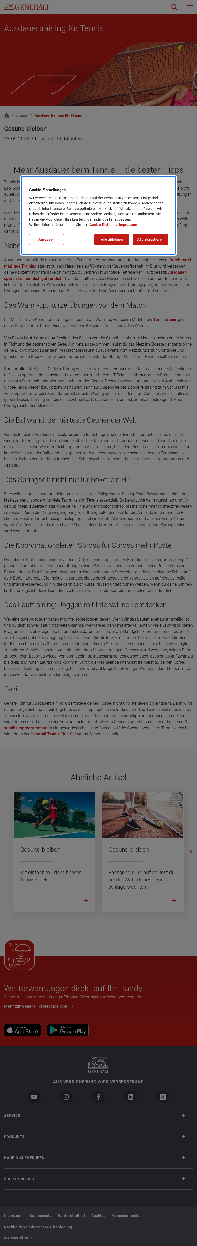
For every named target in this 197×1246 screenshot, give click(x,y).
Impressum (128, 225)
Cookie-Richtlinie (104, 225)
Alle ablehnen (112, 239)
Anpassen (46, 239)
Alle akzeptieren (150, 239)
